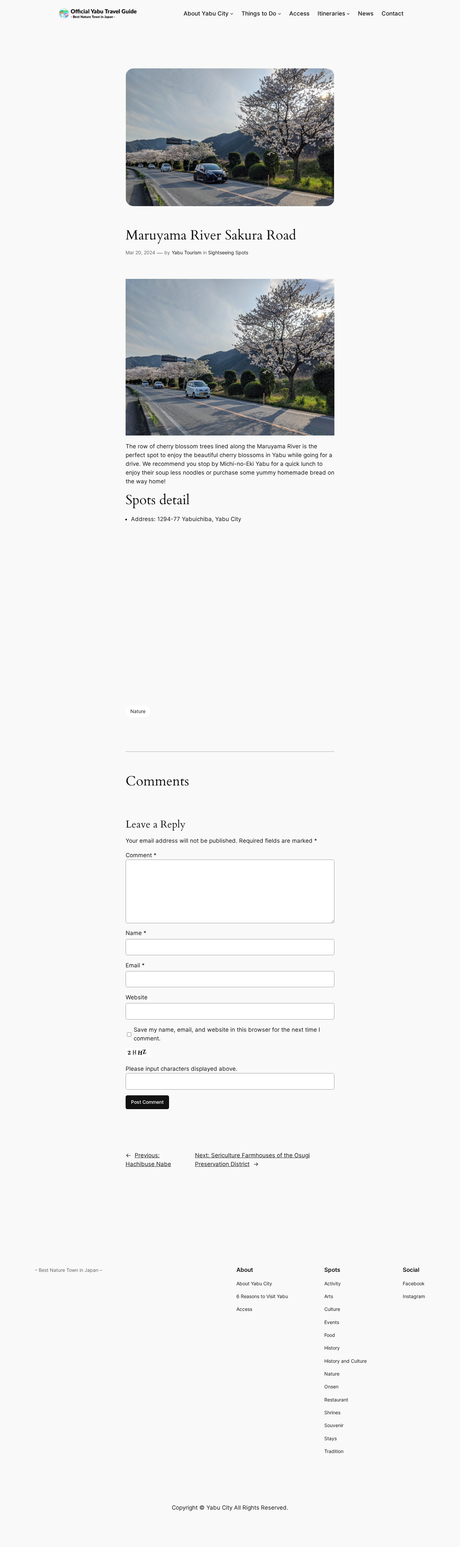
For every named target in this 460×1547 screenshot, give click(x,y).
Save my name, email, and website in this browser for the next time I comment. (227, 1034)
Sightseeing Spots (228, 252)
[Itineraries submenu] (348, 13)
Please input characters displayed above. (181, 1068)
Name (136, 933)
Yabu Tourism (186, 252)
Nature (137, 711)
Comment (141, 855)
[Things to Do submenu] (279, 13)
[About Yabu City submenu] (231, 13)
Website (136, 997)
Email (135, 965)
